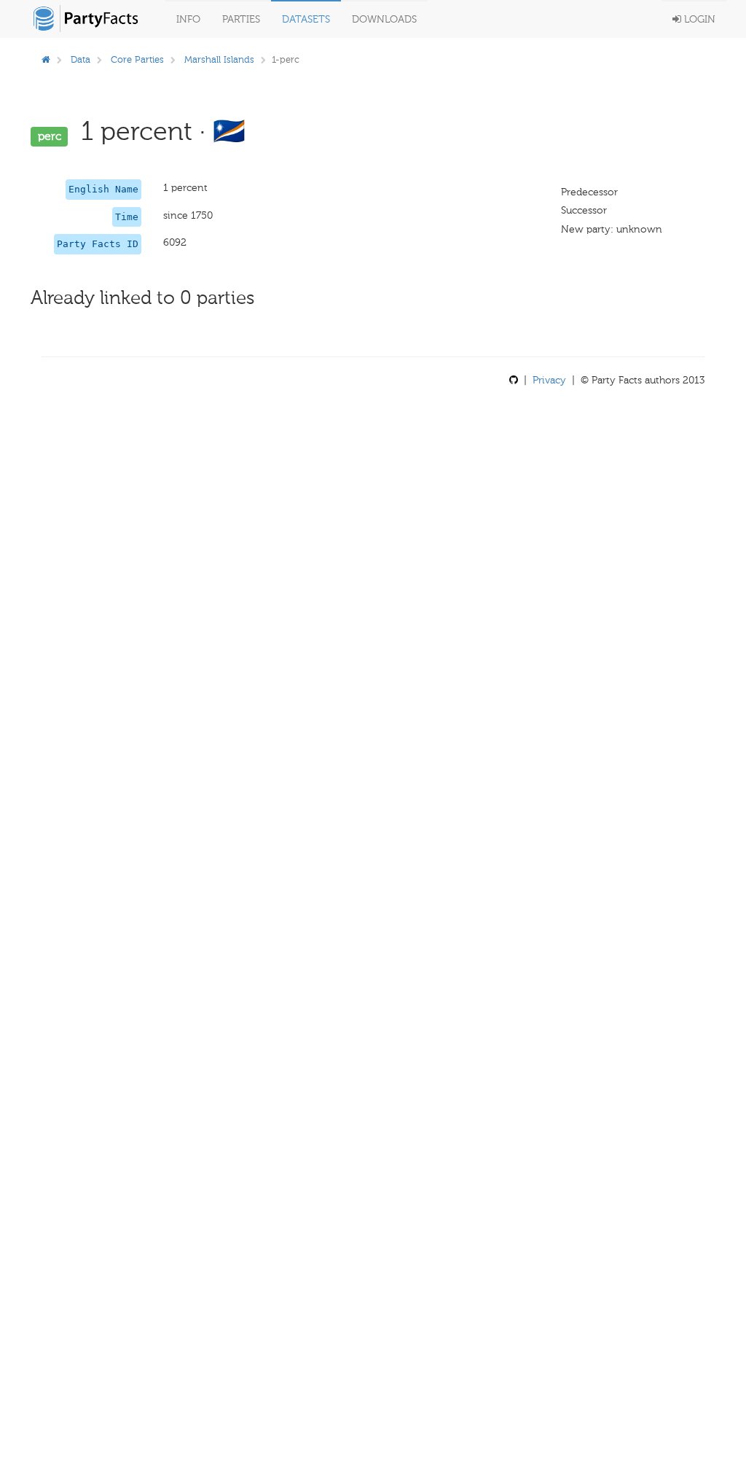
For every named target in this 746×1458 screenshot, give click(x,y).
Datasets (306, 19)
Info (188, 19)
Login (698, 19)
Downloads (384, 19)
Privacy (549, 380)
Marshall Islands (219, 59)
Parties (241, 19)
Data (80, 59)
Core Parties (137, 59)
